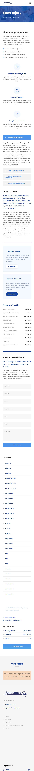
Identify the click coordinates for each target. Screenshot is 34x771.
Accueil (7, 716)
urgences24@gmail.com (12, 708)
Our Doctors (9, 493)
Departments (9, 508)
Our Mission (9, 538)
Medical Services (10, 478)
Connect (8, 569)
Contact (7, 728)
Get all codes (9, 584)
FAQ (6, 554)
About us (8, 463)
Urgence (7, 722)
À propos (8, 719)
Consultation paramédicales (14, 725)
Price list (8, 523)
